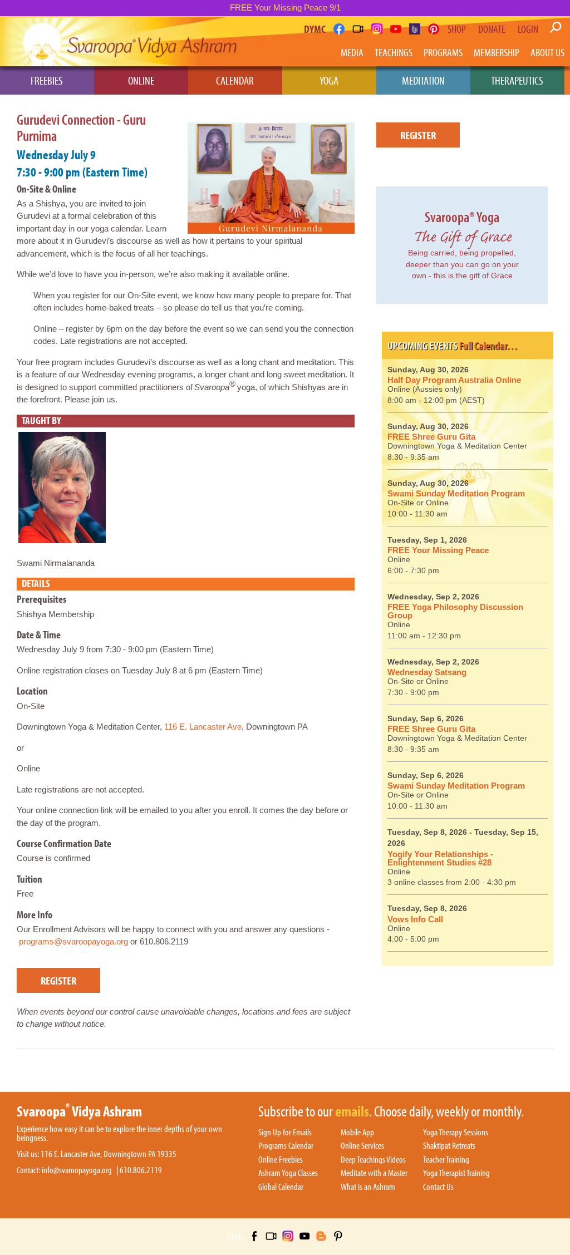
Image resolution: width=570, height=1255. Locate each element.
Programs (443, 52)
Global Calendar (280, 1187)
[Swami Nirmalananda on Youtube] (395, 29)
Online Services (362, 1146)
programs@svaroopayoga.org (73, 941)
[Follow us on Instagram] (376, 29)
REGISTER (58, 980)
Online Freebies (280, 1160)
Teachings (393, 52)
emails (352, 1112)
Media (352, 52)
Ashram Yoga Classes (288, 1173)
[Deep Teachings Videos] (358, 29)
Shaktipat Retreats (449, 1146)
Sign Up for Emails (285, 1133)
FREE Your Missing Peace (438, 550)
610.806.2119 (141, 1170)
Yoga (329, 80)
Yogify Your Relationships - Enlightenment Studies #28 (440, 858)
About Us (547, 52)
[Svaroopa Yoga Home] (48, 41)
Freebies (47, 80)
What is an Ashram (368, 1187)
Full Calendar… (488, 345)
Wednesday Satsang (426, 672)
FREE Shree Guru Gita (431, 436)
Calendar (235, 80)
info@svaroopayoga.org (77, 1170)
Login (528, 29)
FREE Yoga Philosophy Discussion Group (455, 611)
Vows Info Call (415, 919)
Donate (491, 29)
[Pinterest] (433, 29)
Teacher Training (446, 1160)
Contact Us (438, 1187)
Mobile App (357, 1133)
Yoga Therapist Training (456, 1173)
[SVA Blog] (414, 29)
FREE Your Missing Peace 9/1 (285, 7)
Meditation (423, 80)
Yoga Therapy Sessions (455, 1133)
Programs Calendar (285, 1146)
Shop (457, 29)
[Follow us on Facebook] (339, 29)
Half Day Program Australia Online (454, 380)
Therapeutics (517, 80)
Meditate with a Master (374, 1173)
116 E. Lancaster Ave (203, 726)
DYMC (315, 29)
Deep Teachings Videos (373, 1160)
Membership (496, 52)
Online (141, 80)
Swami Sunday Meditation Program (456, 493)
